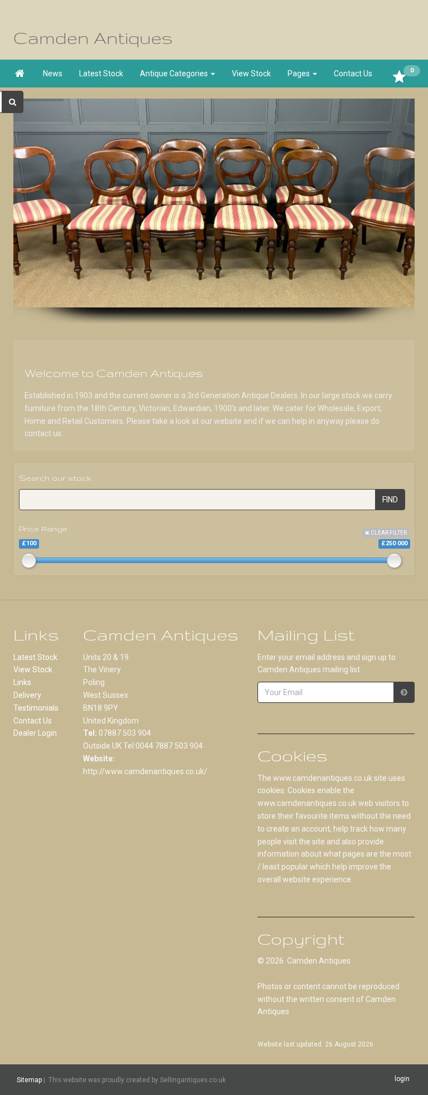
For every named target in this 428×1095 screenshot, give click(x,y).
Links (22, 682)
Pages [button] (300, 73)
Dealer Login (35, 733)
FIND (390, 499)
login (402, 1079)
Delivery (27, 695)
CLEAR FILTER (388, 533)
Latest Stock (101, 73)
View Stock (251, 73)
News (52, 73)
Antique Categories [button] (175, 73)
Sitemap (29, 1080)
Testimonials (36, 707)
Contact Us (353, 73)
